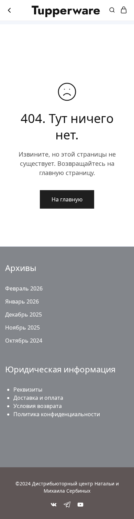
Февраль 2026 (24, 288)
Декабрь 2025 (23, 314)
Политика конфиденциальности (56, 414)
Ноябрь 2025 (22, 327)
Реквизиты (27, 389)
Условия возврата (37, 406)
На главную (67, 199)
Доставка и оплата (38, 397)
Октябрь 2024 (23, 340)
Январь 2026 (22, 301)
